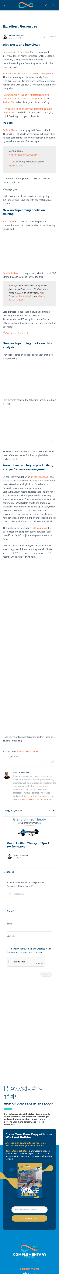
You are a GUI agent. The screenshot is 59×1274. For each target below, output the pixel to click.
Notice (16, 756)
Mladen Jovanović (16, 35)
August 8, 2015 (15, 38)
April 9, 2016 (18, 858)
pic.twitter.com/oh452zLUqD (23, 154)
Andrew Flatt (9, 102)
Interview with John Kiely (15, 52)
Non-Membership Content (28, 751)
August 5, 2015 (16, 165)
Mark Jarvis (8, 221)
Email (22, 799)
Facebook (48, 799)
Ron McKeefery (10, 273)
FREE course (37, 527)
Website (11, 936)
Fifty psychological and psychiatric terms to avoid (27, 108)
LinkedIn (30, 799)
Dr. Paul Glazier (10, 130)
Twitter (39, 799)
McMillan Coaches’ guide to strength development (28, 73)
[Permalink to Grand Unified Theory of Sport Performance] (29, 827)
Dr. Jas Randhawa (39, 476)
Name (10, 911)
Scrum (20, 480)
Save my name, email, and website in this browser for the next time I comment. (29, 950)
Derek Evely (8, 112)
